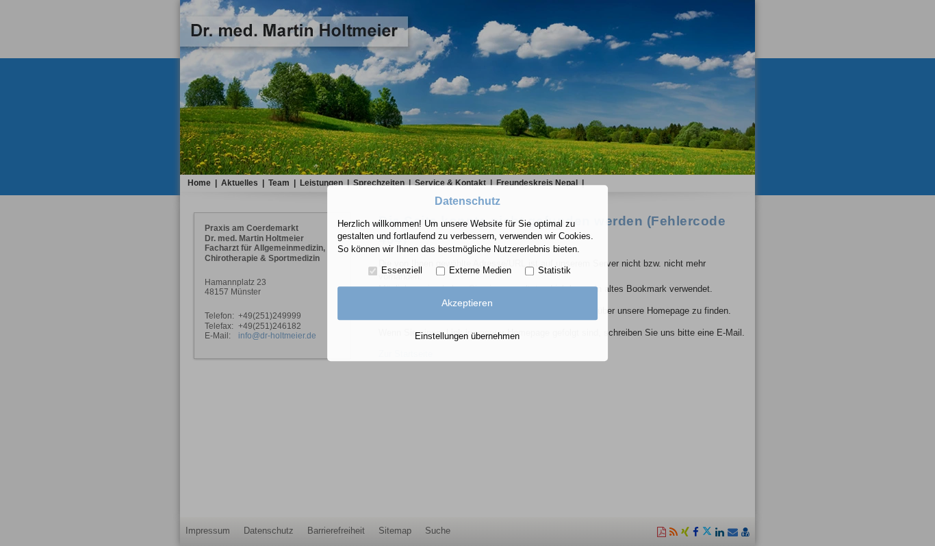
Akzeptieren (467, 303)
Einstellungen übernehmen (467, 336)
